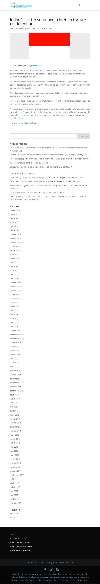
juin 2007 (14, 491)
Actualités (48, 28)
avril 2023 (14, 222)
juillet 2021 (15, 306)
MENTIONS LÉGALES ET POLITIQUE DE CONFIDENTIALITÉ (48, 562)
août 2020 (14, 350)
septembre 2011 (17, 475)
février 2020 (15, 370)
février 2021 (15, 326)
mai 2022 (14, 266)
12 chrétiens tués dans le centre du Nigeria (29, 163)
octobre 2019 (15, 386)
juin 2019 (14, 402)
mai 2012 (14, 451)
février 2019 (15, 419)
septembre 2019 (17, 391)
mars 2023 (14, 226)
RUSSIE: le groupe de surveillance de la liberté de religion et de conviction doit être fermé (49, 159)
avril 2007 (14, 499)
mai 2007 (14, 495)
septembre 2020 (17, 346)
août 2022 (14, 254)
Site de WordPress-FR (21, 550)
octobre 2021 (15, 294)
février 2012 (15, 459)
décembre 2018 (17, 427)
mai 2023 (14, 218)
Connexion (16, 538)
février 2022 (15, 278)
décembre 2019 (17, 379)
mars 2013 (14, 435)
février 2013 (15, 439)
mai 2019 (14, 407)
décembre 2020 (17, 334)
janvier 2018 (15, 431)
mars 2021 (14, 322)
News (12, 517)
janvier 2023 (15, 234)
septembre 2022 (17, 250)
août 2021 (14, 302)
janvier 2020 (15, 374)
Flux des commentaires (22, 546)
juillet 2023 (15, 210)
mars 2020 (14, 366)
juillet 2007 (15, 487)
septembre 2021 (17, 298)
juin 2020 (14, 358)
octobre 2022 (15, 246)
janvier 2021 (15, 330)
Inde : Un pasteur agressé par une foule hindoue (42, 192)
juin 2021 (14, 310)
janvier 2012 (15, 463)
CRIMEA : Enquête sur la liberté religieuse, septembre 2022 (57, 177)
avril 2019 (14, 411)
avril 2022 (14, 270)
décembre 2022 (17, 238)
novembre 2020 (17, 338)
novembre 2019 (17, 382)
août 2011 (14, 479)
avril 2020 (14, 362)
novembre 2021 (17, 290)
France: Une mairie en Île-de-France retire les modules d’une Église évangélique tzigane (48, 154)
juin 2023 (14, 214)
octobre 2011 (15, 471)
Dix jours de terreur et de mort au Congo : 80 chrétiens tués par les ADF (41, 167)
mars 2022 (14, 274)
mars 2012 (14, 455)
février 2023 (15, 230)
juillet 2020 (15, 354)
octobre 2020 (15, 342)
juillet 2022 (15, 258)
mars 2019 (14, 415)
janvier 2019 (15, 423)
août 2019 (14, 395)
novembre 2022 (17, 242)
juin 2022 (14, 262)
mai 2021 (14, 314)
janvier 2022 (15, 282)
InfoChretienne (35, 65)
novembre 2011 (17, 467)
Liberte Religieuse (21, 28)
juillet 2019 (15, 399)
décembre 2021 (17, 286)
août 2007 (14, 483)
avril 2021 (14, 318)
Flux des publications (21, 542)
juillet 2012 (15, 443)
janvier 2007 (15, 503)
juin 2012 (14, 447)
